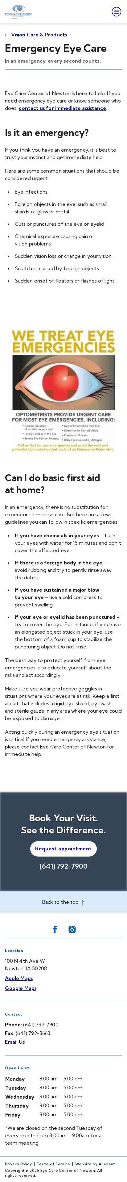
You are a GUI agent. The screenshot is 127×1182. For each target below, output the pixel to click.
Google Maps (20, 988)
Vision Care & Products (38, 34)
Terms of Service (53, 1164)
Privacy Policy (18, 1164)
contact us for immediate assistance (62, 108)
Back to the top (61, 902)
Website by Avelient (95, 1164)
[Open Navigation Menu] (115, 12)
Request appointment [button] (63, 848)
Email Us (15, 1042)
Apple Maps (19, 978)
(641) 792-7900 (63, 866)
